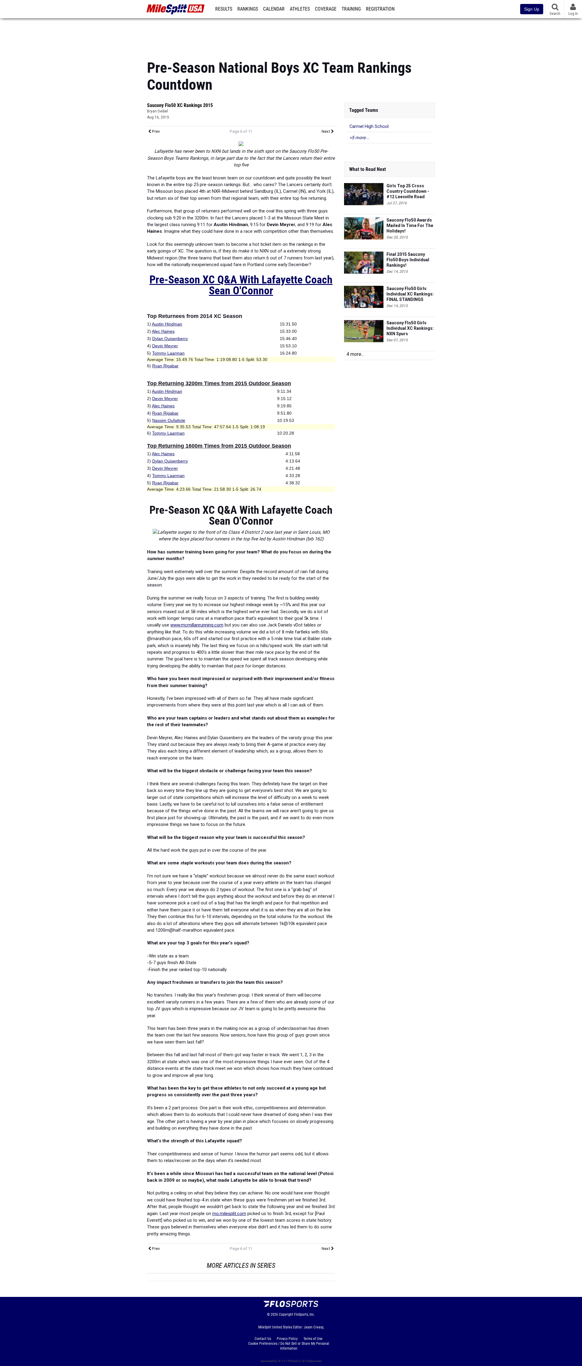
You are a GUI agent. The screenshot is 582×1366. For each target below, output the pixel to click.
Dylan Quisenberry (170, 338)
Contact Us (263, 1339)
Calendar (274, 9)
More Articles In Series (241, 1265)
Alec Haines (163, 331)
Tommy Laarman (168, 353)
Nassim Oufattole (168, 420)
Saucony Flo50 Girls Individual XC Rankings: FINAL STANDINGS (410, 294)
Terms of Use (313, 1339)
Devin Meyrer (165, 345)
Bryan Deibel (157, 111)
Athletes (300, 9)
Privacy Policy (287, 1339)
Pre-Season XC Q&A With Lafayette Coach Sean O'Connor (241, 285)
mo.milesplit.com (229, 1213)
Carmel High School (369, 126)
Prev (155, 131)
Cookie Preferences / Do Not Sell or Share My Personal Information (288, 1346)
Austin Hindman (167, 324)
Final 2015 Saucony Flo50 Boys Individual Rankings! (407, 260)
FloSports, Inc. (304, 1314)
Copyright (286, 1314)
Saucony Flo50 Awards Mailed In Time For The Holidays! (409, 225)
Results (223, 9)
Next (326, 131)
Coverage (325, 9)
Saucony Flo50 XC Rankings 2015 (180, 105)
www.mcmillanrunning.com (196, 625)
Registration (380, 9)
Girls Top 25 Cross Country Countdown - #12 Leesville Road (407, 191)
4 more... (355, 354)
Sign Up (531, 9)
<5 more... (359, 137)
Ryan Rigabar (165, 365)
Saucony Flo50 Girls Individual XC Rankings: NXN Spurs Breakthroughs (410, 328)
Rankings (247, 9)
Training (351, 9)
